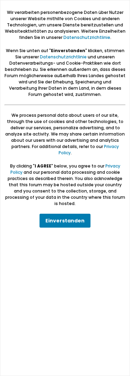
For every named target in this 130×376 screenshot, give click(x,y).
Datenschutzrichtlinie (86, 37)
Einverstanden (65, 220)
